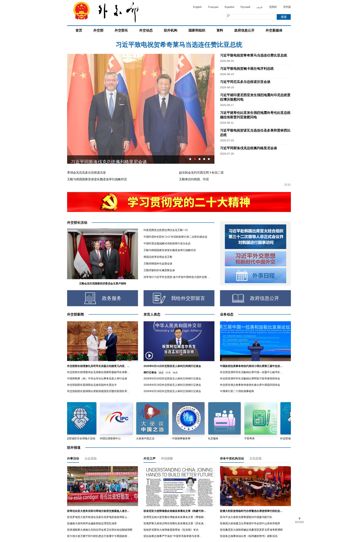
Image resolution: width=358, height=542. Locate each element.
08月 (161, 372)
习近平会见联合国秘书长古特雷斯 (104, 159)
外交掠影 (167, 458)
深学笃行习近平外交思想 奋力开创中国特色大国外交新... (176, 276)
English (197, 6)
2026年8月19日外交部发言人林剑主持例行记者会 (172, 384)
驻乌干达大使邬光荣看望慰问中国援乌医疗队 (246, 517)
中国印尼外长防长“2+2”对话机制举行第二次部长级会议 (175, 236)
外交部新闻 (75, 314)
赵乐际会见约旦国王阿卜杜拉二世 (201, 172)
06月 (175, 372)
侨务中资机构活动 (232, 458)
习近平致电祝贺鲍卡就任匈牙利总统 (179, 44)
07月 (168, 372)
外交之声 (150, 458)
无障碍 (273, 6)
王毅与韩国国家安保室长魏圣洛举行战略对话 (97, 179)
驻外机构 (170, 30)
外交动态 (146, 30)
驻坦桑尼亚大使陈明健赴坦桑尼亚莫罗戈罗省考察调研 (251, 529)
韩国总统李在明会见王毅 (158, 256)
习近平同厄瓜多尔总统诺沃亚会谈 (245, 82)
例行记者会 (150, 372)
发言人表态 (152, 314)
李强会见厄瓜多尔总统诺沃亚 (86, 172)
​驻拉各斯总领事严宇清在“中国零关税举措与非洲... (173, 536)
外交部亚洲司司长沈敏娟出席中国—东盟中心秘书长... (251, 372)
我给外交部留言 (188, 298)
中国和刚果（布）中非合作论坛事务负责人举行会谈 (97, 378)
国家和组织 (197, 30)
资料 (219, 30)
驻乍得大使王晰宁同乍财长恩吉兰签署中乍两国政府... (98, 536)
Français (213, 6)
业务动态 (226, 314)
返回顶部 (299, 522)
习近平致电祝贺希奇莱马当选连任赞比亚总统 (253, 55)
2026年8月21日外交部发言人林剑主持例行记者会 (172, 365)
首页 (79, 30)
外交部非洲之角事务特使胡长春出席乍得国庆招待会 (250, 384)
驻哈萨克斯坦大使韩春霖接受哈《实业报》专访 (171, 529)
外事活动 (73, 458)
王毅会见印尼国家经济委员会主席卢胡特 (102, 283)
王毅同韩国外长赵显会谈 (158, 263)
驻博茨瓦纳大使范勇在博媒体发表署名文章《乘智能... (175, 517)
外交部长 (121, 30)
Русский (245, 6)
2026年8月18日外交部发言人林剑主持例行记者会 (172, 391)
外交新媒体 (274, 30)
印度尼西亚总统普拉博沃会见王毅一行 (166, 230)
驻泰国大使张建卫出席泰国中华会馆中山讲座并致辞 (250, 523)
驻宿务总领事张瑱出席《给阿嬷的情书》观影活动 (248, 536)
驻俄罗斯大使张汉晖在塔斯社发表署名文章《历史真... (175, 523)
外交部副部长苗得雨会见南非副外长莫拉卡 (92, 384)
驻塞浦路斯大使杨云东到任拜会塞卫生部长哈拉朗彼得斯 (99, 529)
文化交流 (255, 458)
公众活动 (91, 458)
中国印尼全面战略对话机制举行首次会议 (167, 243)
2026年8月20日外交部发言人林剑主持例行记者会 (172, 378)
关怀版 (287, 6)
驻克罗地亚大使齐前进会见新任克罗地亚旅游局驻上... (98, 517)
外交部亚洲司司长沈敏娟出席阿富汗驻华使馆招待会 (250, 378)
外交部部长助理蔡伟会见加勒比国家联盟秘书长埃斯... (98, 372)
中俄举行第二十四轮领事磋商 (237, 391)
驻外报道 (74, 447)
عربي (260, 6)
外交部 (98, 30)
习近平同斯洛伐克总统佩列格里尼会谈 (248, 148)
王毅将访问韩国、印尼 (194, 179)
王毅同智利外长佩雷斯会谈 (159, 270)
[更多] (287, 184)
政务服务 (111, 298)
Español (229, 6)
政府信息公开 (244, 30)
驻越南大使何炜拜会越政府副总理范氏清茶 (92, 523)
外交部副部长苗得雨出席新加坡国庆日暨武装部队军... (98, 391)
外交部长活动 (77, 222)
